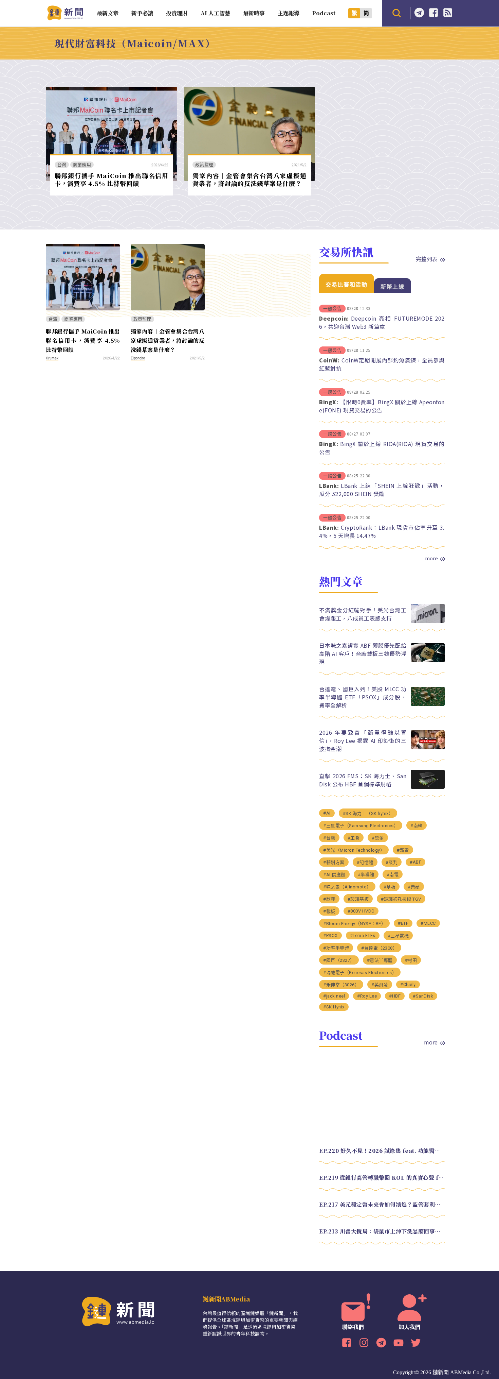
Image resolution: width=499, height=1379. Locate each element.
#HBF (395, 996)
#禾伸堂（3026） (341, 984)
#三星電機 (398, 935)
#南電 (393, 874)
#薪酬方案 (334, 862)
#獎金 (378, 837)
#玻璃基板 (358, 899)
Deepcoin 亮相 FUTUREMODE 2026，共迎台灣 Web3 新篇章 (382, 322)
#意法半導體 (380, 960)
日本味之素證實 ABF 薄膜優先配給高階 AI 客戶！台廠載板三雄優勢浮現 (362, 653)
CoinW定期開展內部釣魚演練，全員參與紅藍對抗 (382, 364)
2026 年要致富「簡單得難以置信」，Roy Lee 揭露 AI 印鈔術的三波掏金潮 (362, 740)
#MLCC (428, 923)
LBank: (329, 485)
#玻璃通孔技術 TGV (401, 899)
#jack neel (334, 996)
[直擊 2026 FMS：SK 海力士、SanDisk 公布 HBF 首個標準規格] (428, 787)
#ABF (415, 862)
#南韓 (416, 825)
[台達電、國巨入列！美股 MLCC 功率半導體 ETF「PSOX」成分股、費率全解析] (428, 704)
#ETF (403, 923)
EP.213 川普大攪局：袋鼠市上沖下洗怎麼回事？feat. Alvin (382, 1231)
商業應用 (82, 164)
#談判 (392, 862)
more (431, 558)
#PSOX (330, 935)
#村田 (411, 960)
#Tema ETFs (362, 935)
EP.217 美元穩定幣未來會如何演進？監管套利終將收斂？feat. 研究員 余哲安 (382, 1204)
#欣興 (329, 899)
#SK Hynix (334, 1006)
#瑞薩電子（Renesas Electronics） (359, 972)
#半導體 (366, 874)
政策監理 (204, 164)
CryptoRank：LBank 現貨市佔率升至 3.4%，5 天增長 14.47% (382, 531)
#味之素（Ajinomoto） (347, 886)
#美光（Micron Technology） (354, 850)
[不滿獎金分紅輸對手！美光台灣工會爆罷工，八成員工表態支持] (428, 621)
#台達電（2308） (379, 948)
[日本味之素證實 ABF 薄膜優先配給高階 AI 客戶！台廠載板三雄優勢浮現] (428, 660)
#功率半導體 (336, 948)
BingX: (328, 402)
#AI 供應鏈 (334, 874)
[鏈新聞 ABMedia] (65, 18)
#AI (327, 813)
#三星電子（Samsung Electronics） (360, 825)
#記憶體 (365, 862)
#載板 (329, 911)
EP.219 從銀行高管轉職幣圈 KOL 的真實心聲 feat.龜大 (382, 1177)
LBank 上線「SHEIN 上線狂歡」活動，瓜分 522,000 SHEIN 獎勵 (382, 489)
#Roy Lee (367, 996)
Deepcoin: (334, 318)
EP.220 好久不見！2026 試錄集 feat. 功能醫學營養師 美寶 (382, 1151)
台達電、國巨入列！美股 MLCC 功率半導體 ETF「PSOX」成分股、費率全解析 (362, 697)
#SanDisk (423, 996)
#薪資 (403, 850)
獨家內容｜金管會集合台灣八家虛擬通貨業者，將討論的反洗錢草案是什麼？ (249, 179)
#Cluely (408, 984)
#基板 (390, 886)
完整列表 (427, 259)
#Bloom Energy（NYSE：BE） (354, 923)
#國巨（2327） (339, 960)
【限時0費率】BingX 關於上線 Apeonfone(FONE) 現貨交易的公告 (382, 406)
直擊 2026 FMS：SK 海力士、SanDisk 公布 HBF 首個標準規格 (362, 780)
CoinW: (329, 360)
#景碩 (414, 886)
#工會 (354, 837)
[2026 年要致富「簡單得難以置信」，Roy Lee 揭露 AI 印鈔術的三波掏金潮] (428, 747)
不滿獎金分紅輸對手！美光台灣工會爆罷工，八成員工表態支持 (362, 614)
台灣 (61, 164)
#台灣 (329, 837)
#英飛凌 (379, 984)
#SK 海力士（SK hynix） (368, 813)
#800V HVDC (361, 911)
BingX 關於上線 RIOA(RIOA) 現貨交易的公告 (382, 448)
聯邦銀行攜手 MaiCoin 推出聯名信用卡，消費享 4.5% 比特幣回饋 (111, 179)
